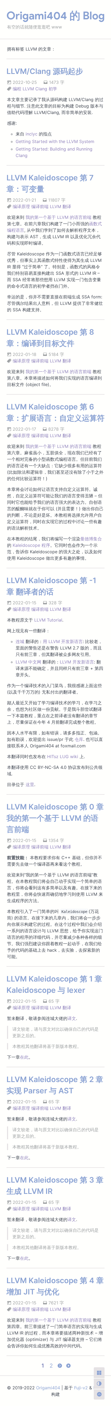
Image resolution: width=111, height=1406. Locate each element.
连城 (20, 641)
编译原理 (21, 206)
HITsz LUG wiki (62, 756)
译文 (71, 1018)
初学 (52, 88)
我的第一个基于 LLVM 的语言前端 (58, 217)
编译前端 (39, 206)
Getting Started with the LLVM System (55, 141)
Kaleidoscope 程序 (31, 545)
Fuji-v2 (81, 1387)
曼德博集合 (91, 538)
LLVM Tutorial (48, 620)
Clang (41, 88)
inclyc (31, 134)
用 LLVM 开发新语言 (63, 641)
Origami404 (48, 1387)
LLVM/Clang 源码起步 (44, 71)
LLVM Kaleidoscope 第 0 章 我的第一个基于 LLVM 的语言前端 (55, 818)
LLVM (28, 88)
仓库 (79, 739)
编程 (17, 88)
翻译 (67, 206)
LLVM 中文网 (28, 662)
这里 (30, 784)
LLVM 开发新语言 (77, 662)
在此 (24, 1057)
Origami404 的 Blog (55, 15)
